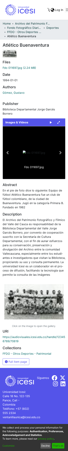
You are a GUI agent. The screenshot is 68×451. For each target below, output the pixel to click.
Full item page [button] (17, 361)
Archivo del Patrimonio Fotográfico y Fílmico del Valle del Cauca (32, 23)
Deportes (52, 27)
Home (7, 23)
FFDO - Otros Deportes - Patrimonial (24, 32)
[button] (7, 152)
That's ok (58, 445)
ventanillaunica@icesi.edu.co (21, 417)
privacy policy (46, 438)
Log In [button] (59, 10)
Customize (8, 445)
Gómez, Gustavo (14, 92)
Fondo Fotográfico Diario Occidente (24, 27)
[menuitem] (52, 10)
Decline (45, 445)
